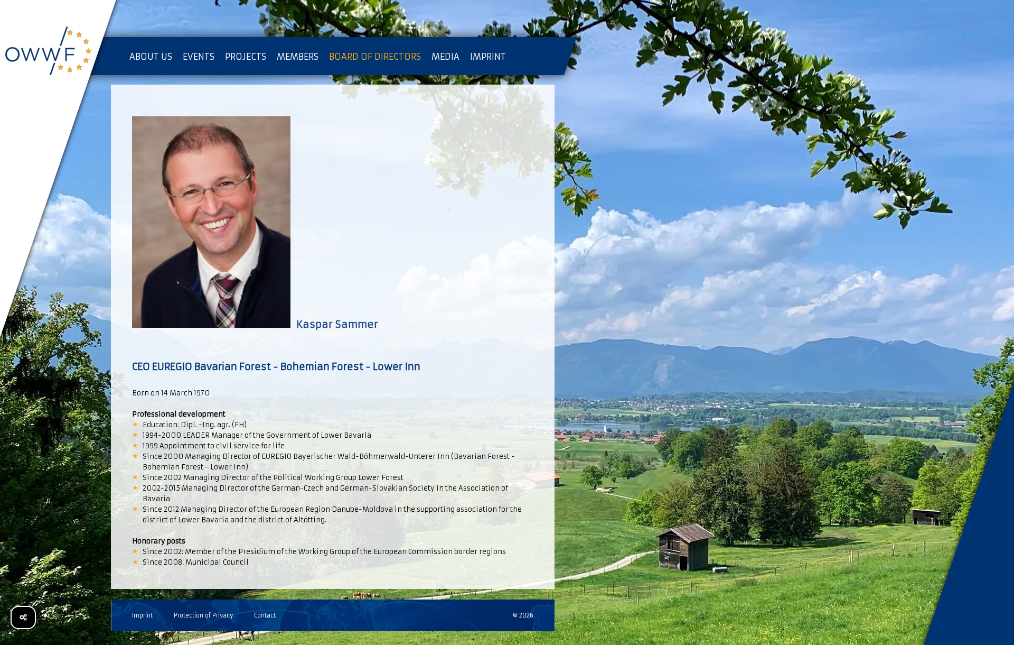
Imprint (142, 615)
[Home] (58, 52)
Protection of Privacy (203, 615)
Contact (265, 615)
